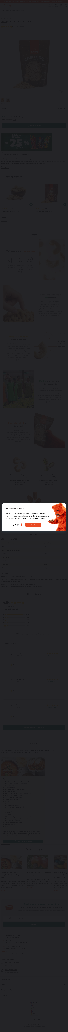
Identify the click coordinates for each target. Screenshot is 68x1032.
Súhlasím (33, 525)
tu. (25, 518)
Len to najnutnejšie (13, 525)
